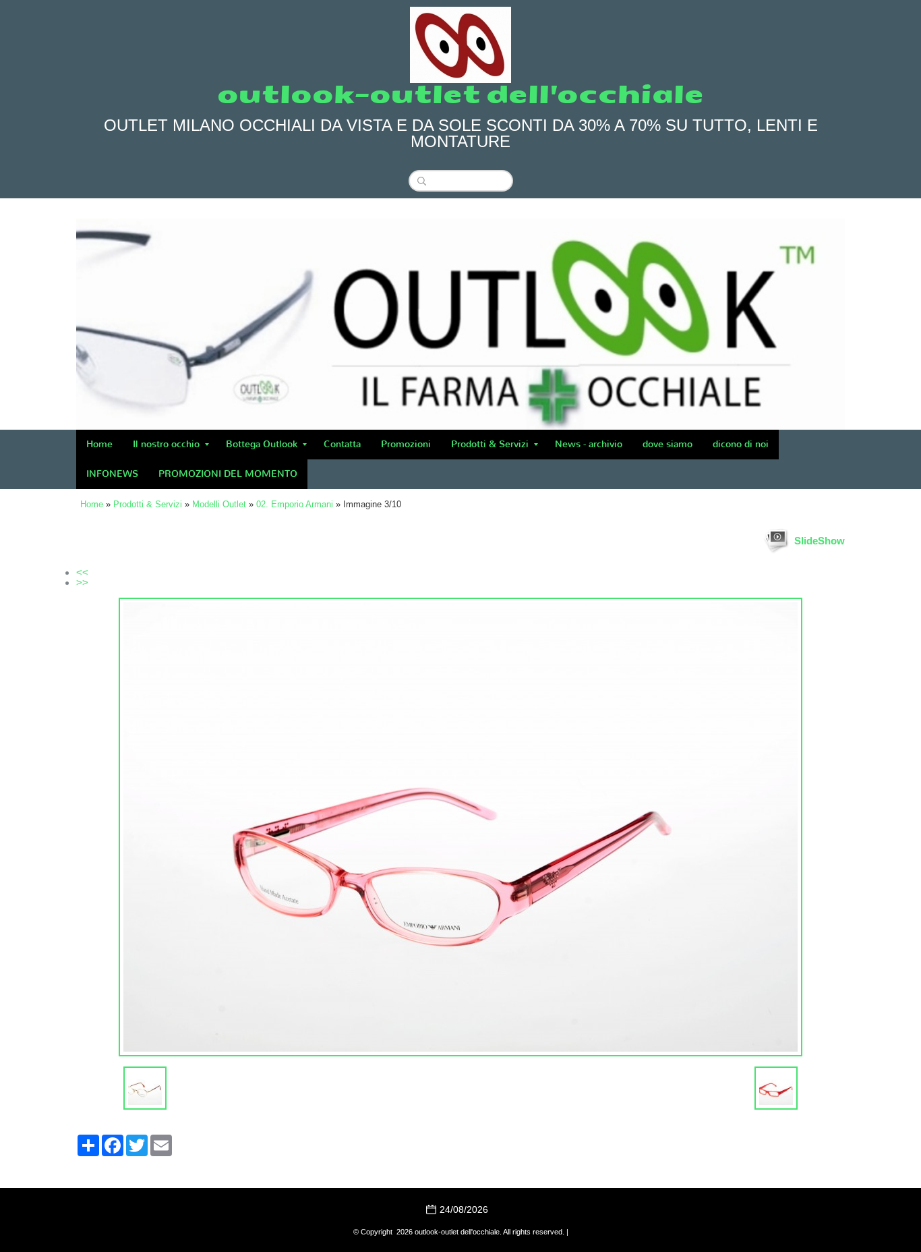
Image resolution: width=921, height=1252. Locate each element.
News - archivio (588, 444)
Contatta (342, 444)
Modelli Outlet (219, 504)
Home (99, 444)
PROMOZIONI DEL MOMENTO (227, 473)
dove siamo (667, 444)
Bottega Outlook (261, 444)
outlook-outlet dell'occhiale (460, 95)
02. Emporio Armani (294, 504)
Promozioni (406, 444)
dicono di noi (741, 444)
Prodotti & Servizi (490, 444)
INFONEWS (112, 473)
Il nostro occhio (166, 444)
